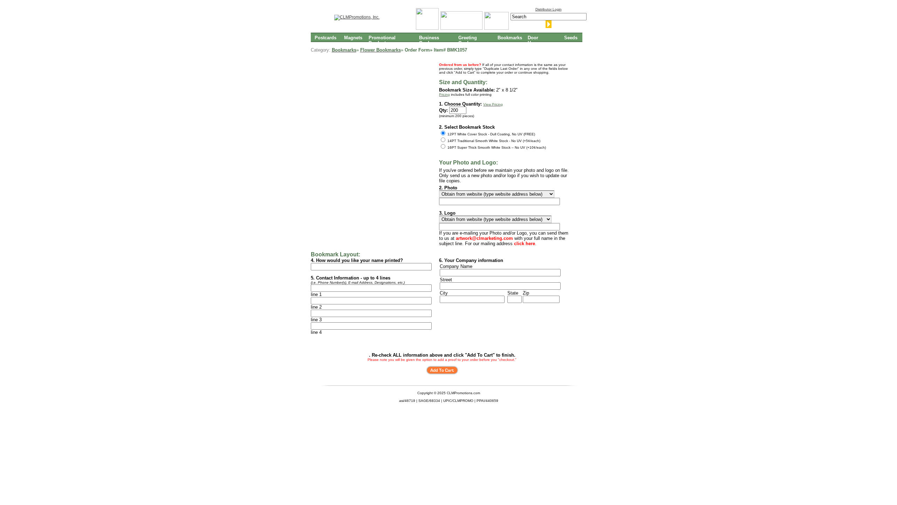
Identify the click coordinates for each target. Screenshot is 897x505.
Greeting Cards (467, 40)
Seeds (570, 37)
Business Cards (429, 40)
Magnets (353, 37)
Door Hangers (537, 40)
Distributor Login (548, 9)
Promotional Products (382, 40)
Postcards (325, 37)
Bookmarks (510, 37)
